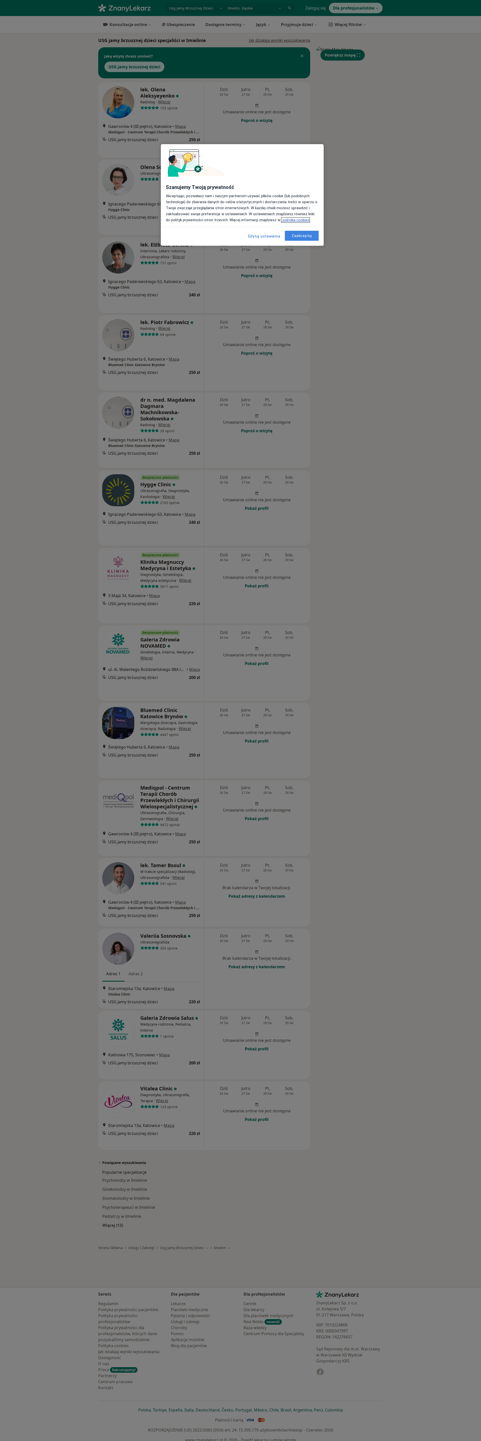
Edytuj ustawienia (264, 236)
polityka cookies (295, 220)
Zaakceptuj (302, 235)
